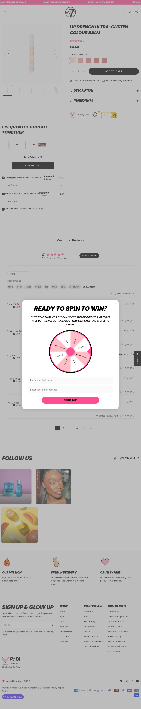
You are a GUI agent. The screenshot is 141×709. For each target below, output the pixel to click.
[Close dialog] (115, 303)
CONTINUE (70, 400)
